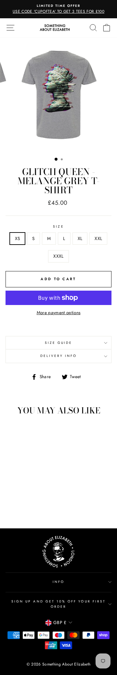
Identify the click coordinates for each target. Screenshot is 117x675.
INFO (58, 581)
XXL (98, 238)
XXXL (58, 256)
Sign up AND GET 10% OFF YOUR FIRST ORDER (58, 604)
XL (80, 238)
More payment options (59, 312)
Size (58, 226)
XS (17, 238)
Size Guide (58, 342)
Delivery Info (58, 355)
